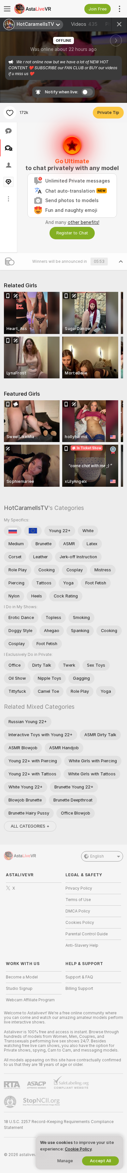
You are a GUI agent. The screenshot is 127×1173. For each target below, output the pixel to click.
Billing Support (79, 988)
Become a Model (22, 977)
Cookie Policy (78, 1149)
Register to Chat (72, 232)
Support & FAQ (79, 977)
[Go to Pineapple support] (11, 1102)
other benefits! (83, 222)
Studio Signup (19, 988)
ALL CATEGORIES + (30, 826)
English (97, 856)
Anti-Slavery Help (81, 945)
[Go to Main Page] (39, 9)
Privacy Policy (78, 888)
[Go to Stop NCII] (42, 1102)
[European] (33, 531)
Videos (84, 24)
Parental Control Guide (86, 934)
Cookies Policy (79, 922)
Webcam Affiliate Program (30, 1000)
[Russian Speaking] (12, 531)
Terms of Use (78, 899)
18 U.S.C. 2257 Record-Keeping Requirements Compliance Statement (59, 1124)
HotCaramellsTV (26, 507)
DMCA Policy (77, 911)
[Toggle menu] (7, 9)
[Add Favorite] (9, 112)
